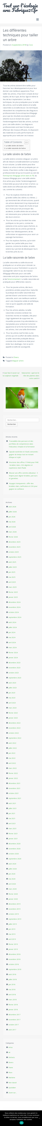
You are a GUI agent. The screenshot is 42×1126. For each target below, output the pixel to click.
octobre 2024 (14, 612)
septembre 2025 (15, 557)
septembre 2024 (15, 617)
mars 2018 (13, 999)
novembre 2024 (14, 607)
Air (9, 1052)
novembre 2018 (14, 959)
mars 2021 (13, 828)
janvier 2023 (13, 718)
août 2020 (12, 864)
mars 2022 (13, 768)
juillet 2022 (13, 748)
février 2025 (13, 592)
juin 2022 (12, 753)
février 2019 (13, 944)
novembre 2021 (14, 788)
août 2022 (12, 743)
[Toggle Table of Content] (25, 142)
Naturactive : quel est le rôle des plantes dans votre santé (30, 375)
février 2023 (13, 713)
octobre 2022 (14, 733)
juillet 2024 (13, 627)
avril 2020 (12, 884)
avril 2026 (12, 527)
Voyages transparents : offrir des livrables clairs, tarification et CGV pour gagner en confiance (23, 486)
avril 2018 (12, 994)
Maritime (12, 1077)
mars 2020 (13, 889)
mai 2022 (12, 758)
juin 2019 (12, 929)
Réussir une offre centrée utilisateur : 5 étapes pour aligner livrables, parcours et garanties (23, 476)
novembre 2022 (14, 728)
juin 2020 (12, 874)
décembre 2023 (14, 662)
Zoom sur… (13, 1093)
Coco (31, 45)
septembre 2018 (15, 969)
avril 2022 (12, 763)
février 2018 (13, 1004)
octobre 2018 (14, 964)
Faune (11, 1067)
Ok (22, 1123)
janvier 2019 (13, 949)
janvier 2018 (13, 1009)
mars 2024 (13, 647)
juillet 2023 (13, 688)
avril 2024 (12, 642)
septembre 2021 (15, 798)
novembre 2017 (14, 1019)
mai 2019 (12, 934)
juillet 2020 (13, 869)
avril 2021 (12, 823)
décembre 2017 (14, 1014)
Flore (10, 1072)
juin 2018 (12, 984)
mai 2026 (12, 522)
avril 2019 (12, 939)
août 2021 (12, 803)
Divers (16, 357)
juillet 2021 (13, 808)
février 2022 (13, 773)
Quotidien (12, 1087)
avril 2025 (12, 582)
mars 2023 (13, 708)
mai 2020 (12, 879)
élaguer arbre (17, 361)
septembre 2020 (15, 859)
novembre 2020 (14, 849)
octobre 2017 (14, 1025)
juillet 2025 (13, 567)
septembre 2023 (15, 678)
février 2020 (13, 894)
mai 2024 (12, 637)
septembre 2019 (15, 919)
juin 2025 (12, 572)
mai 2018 (12, 989)
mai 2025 (12, 577)
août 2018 (12, 974)
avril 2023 (12, 703)
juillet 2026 (13, 512)
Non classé (13, 1082)
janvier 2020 (13, 899)
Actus (11, 1047)
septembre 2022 (15, 738)
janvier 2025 (13, 597)
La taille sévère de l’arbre (14, 146)
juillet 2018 (13, 979)
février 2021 (13, 833)
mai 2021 (12, 818)
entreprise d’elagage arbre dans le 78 (19, 175)
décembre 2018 (14, 954)
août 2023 (12, 683)
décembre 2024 (14, 602)
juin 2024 (12, 632)
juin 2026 (12, 517)
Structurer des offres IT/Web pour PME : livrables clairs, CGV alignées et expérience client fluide (24, 465)
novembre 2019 (14, 909)
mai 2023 (12, 698)
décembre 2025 (14, 542)
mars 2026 (13, 532)
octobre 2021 (14, 793)
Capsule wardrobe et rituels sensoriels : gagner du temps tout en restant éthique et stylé (23, 454)
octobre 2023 (14, 673)
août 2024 (12, 622)
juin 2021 (12, 813)
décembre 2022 (14, 723)
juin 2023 (12, 693)
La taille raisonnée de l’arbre (16, 148)
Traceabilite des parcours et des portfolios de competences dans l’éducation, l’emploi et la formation (22, 444)
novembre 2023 (14, 668)
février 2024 (13, 652)
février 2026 (13, 537)
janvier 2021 (13, 838)
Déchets (12, 1057)
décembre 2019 (14, 904)
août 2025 (12, 562)
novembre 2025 (14, 547)
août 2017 (12, 1030)
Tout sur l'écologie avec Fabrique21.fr (20, 7)
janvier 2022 (13, 778)
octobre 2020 (14, 854)
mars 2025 (13, 587)
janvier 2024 (13, 657)
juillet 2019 (13, 924)
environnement (14, 279)
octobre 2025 (14, 552)
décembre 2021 (14, 783)
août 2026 (12, 507)
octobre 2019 (14, 914)
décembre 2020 (14, 843)
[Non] (39, 1118)
